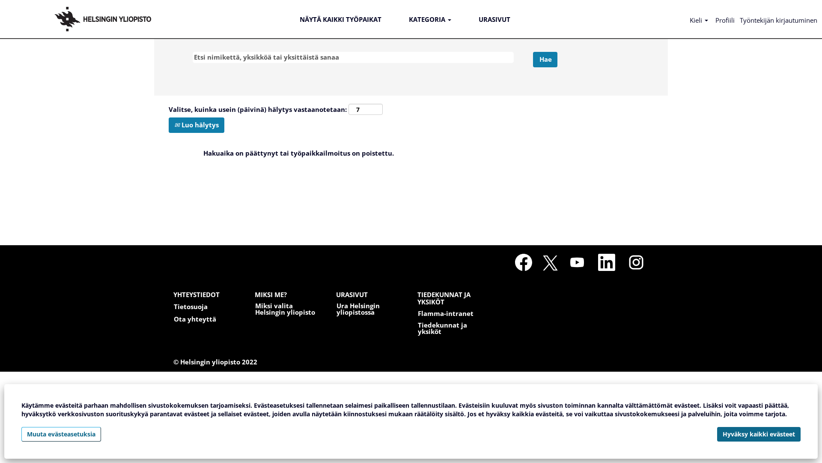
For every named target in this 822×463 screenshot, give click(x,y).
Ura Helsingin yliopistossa (358, 309)
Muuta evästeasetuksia (61, 434)
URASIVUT (494, 19)
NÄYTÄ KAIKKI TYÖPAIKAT (340, 19)
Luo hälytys (199, 124)
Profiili (725, 20)
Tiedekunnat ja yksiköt (442, 328)
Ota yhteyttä (195, 319)
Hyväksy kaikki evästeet (759, 434)
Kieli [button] (697, 20)
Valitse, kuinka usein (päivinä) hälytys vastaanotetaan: (258, 109)
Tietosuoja (191, 306)
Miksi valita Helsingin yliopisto (285, 309)
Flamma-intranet (446, 313)
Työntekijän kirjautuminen (778, 20)
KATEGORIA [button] (428, 19)
